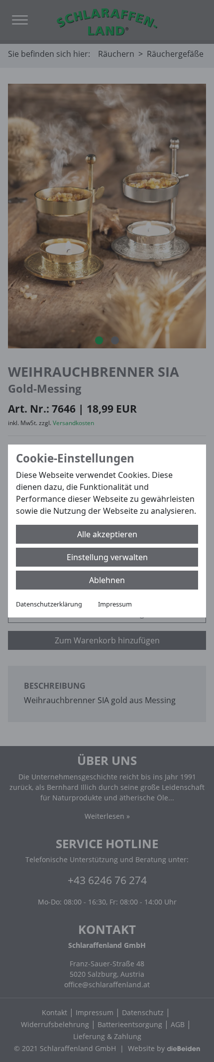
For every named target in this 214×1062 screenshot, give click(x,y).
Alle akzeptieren (107, 534)
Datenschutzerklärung (49, 604)
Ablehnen (107, 580)
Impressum (115, 604)
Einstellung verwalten (107, 557)
